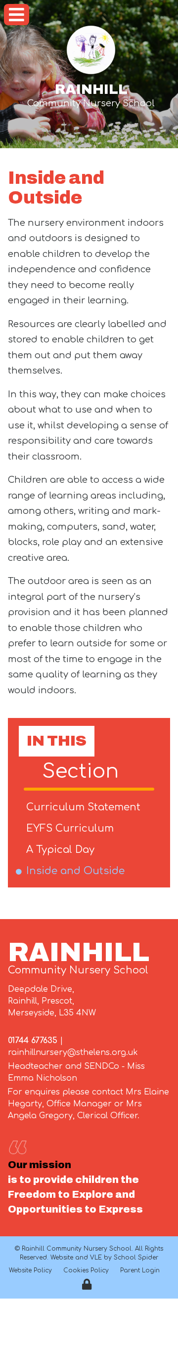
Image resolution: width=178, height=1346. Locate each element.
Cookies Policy (86, 1270)
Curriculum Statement (85, 807)
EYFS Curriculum (72, 828)
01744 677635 (32, 1040)
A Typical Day (62, 849)
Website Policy (30, 1270)
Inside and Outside (77, 871)
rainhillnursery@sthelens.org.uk (73, 1052)
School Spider (136, 1257)
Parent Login (140, 1270)
